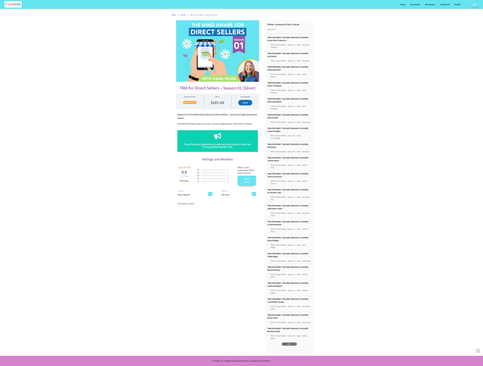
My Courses (415, 4)
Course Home (271, 29)
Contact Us (445, 4)
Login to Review (247, 180)
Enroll (245, 103)
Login (474, 4)
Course (182, 15)
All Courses (430, 4)
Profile (457, 4)
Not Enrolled (190, 102)
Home (402, 4)
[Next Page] (295, 344)
